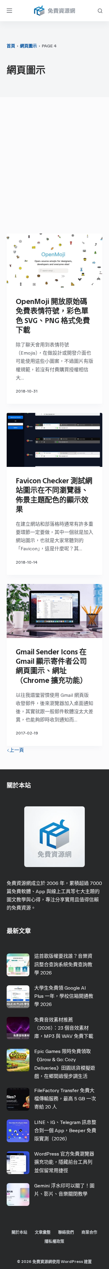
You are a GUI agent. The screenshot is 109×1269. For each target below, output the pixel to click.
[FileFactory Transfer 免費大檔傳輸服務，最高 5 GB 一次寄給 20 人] (18, 1099)
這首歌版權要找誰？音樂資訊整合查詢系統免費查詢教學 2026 (63, 964)
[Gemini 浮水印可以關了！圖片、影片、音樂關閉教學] (18, 1194)
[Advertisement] (54, 166)
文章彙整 (43, 1232)
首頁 (11, 46)
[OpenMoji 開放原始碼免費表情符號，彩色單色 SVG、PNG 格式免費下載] (55, 261)
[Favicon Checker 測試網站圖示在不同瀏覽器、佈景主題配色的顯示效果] (55, 440)
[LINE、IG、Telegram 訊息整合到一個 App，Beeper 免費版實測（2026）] (18, 1130)
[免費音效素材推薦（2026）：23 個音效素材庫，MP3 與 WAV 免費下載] (18, 1028)
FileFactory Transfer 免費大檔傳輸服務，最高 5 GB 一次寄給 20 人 (65, 1099)
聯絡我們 (66, 1232)
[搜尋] (100, 10)
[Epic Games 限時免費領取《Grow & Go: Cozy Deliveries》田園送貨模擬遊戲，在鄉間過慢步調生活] (18, 1060)
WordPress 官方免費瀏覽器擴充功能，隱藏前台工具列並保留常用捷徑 (64, 1162)
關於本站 (19, 1232)
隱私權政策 (54, 1241)
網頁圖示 (28, 46)
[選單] (9, 10)
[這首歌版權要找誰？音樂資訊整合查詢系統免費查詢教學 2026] (18, 964)
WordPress (72, 1261)
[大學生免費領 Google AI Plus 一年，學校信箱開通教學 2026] (18, 996)
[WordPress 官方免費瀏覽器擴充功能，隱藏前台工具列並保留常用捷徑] (18, 1162)
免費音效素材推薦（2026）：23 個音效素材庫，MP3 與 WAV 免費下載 (63, 1028)
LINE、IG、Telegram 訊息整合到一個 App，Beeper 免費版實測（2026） (65, 1130)
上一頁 (16, 750)
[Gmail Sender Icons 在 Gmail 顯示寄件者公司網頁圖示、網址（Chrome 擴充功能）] (55, 611)
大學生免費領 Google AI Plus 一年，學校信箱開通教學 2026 (63, 996)
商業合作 (89, 1232)
